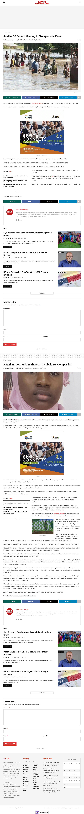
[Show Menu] (4, 2)
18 (69, 777)
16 (64, 777)
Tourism (64, 808)
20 (74, 777)
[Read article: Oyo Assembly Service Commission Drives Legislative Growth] (69, 239)
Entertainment (27, 771)
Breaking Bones (25, 764)
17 (67, 777)
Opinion (61, 252)
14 (76, 774)
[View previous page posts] (15, 191)
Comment (6, 308)
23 (64, 781)
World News (62, 272)
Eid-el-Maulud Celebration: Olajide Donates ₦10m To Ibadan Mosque (51, 790)
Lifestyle (25, 786)
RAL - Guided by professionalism (17, 808)
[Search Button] (80, 2)
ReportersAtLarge (9, 39)
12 (71, 774)
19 (71, 777)
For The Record (25, 776)
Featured (9, 32)
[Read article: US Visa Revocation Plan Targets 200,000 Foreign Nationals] (69, 279)
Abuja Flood (10, 196)
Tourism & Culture (36, 781)
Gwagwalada (18, 196)
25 (69, 781)
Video (34, 784)
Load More (42, 293)
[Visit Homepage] (42, 2)
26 (71, 781)
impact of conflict (59, 513)
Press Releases (35, 770)
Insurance (26, 783)
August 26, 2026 (19, 238)
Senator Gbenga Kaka (29, 595)
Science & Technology (36, 773)
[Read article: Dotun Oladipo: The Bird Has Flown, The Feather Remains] (69, 259)
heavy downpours (37, 103)
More (79, 808)
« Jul (64, 787)
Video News (36, 786)
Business (26, 767)
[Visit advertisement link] (42, 132)
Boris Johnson (20, 420)
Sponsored (36, 776)
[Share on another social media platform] (79, 97)
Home (4, 32)
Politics (35, 767)
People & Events (35, 764)
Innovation (26, 781)
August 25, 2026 (19, 277)
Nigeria (51, 176)
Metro (25, 788)
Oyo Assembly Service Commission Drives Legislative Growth (51, 770)
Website (45, 336)
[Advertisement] (42, 17)
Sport (34, 778)
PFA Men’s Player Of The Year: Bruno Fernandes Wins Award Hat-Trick (51, 764)
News (30, 39)
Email (5, 336)
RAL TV (75, 808)
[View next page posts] (18, 191)
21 (76, 777)
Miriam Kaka (19, 595)
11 (69, 774)
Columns (25, 769)
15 (79, 774)
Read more (8, 246)
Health (25, 779)
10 (67, 774)
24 (67, 781)
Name (5, 329)
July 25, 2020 (19, 39)
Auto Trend (26, 762)
